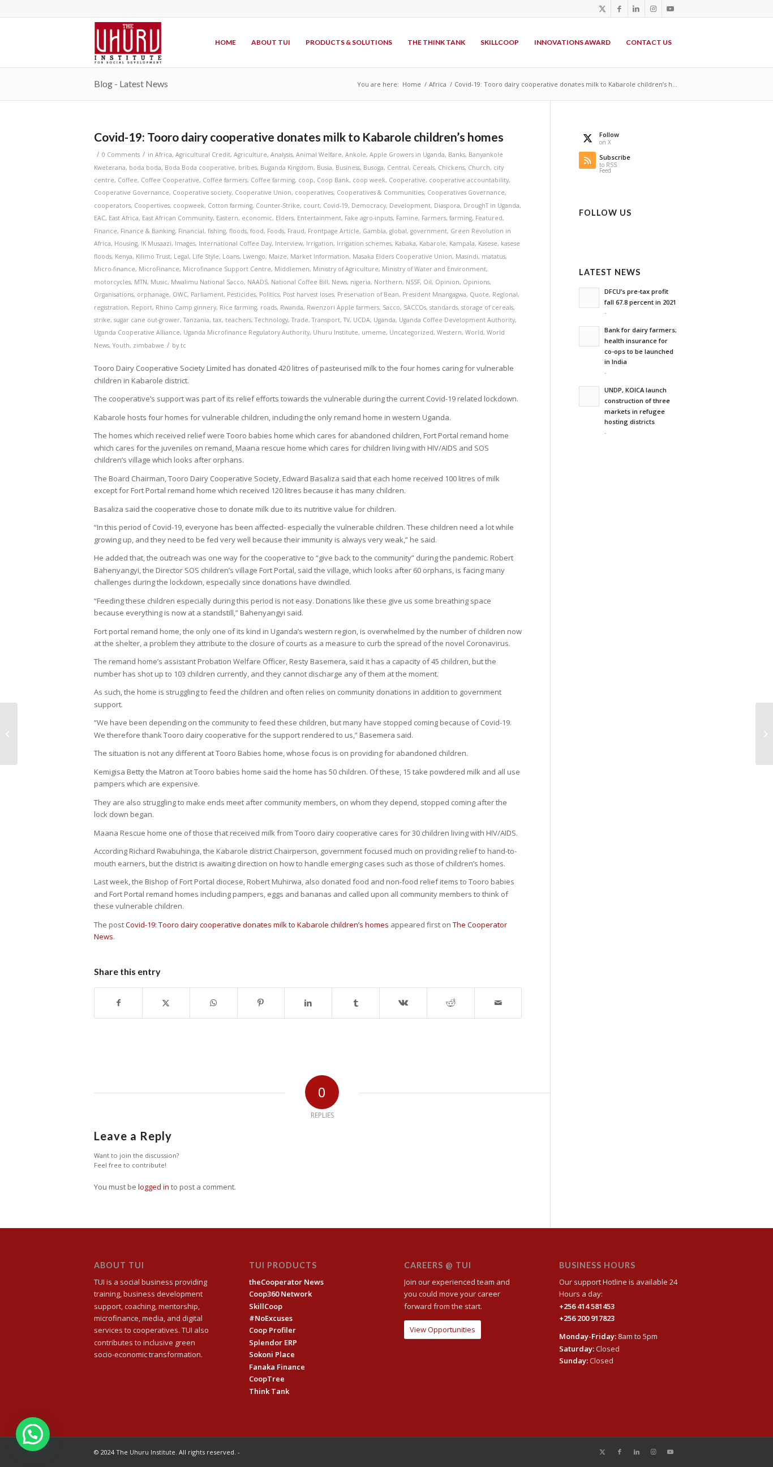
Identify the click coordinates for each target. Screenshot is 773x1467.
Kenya (123, 256)
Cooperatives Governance (466, 192)
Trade (299, 320)
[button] (33, 1434)
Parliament (207, 294)
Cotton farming (230, 205)
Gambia (374, 231)
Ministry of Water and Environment (434, 269)
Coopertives (152, 205)
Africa (163, 155)
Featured (489, 218)
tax (217, 320)
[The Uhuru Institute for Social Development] (128, 42)
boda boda (145, 168)
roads (268, 307)
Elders (285, 218)
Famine (407, 218)
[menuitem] (225, 42)
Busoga (373, 168)
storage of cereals (487, 307)
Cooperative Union (263, 192)
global (398, 231)
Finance (105, 231)
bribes (247, 168)
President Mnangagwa (434, 294)
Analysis (281, 155)
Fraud (295, 231)
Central (398, 168)
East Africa (124, 218)
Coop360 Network (280, 1294)
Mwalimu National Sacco (207, 282)
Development (410, 205)
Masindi (467, 256)
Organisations (114, 294)
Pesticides (241, 294)
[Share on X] (166, 1002)
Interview (289, 243)
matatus (493, 256)
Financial (191, 231)
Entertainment (319, 218)
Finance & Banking (148, 231)
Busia (324, 168)
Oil (427, 282)
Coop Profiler (272, 1330)
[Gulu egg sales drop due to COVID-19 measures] (9, 734)
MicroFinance (159, 269)
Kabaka (405, 243)
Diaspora (447, 205)
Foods (275, 231)
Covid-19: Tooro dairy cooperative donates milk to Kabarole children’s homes (257, 924)
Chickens (451, 168)
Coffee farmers (225, 180)
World (474, 332)
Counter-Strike (278, 205)
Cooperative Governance (131, 192)
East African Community (177, 218)
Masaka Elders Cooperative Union (402, 256)
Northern (388, 282)
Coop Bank (333, 180)
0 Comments (121, 155)
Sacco (391, 307)
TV (346, 320)
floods (238, 231)
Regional (505, 294)
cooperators (112, 205)
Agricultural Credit (202, 155)
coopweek (188, 205)
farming (460, 218)
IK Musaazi (156, 243)
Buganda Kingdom (287, 168)
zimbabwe (148, 345)
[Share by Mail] (498, 1002)
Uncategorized (411, 332)
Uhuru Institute (335, 332)
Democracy (368, 205)
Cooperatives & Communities (380, 192)
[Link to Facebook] (619, 8)
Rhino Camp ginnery (186, 307)
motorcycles (112, 282)
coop (306, 180)
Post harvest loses (308, 294)
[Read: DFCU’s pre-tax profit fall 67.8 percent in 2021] (589, 298)
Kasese (487, 243)
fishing (217, 231)
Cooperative (407, 180)
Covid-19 (335, 205)
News (339, 282)
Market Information (319, 256)
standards (444, 307)
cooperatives (314, 192)
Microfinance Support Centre (227, 269)
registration (111, 307)
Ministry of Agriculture (346, 269)
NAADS (257, 282)
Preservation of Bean (368, 294)
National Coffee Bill (299, 282)
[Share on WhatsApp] (213, 1002)
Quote (479, 294)
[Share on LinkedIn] (308, 1002)
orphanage (153, 294)
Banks (456, 155)
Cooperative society (202, 192)
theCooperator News (286, 1282)
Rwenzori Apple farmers (343, 307)
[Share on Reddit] (450, 1002)
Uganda (384, 320)
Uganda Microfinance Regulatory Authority (246, 332)
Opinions (476, 282)
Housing (126, 243)
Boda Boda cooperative (200, 168)
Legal (181, 256)
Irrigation (319, 243)
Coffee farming (273, 180)
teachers (238, 320)
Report (141, 307)
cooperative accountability (469, 180)
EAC (99, 218)
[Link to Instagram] (653, 8)
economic (257, 218)
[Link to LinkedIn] (636, 8)
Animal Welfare (319, 155)
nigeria (360, 282)
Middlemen (292, 269)
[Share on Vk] (403, 1002)
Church (479, 168)
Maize (278, 256)
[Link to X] (602, 8)
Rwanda (291, 307)
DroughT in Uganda (491, 205)
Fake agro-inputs (369, 218)
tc (183, 345)
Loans (230, 256)
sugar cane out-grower (147, 320)
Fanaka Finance (277, 1367)
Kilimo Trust (153, 256)
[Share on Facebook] (118, 1002)
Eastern (227, 218)
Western (449, 332)
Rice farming (238, 307)
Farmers (434, 218)
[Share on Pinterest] (261, 1002)
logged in (153, 1187)
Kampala (462, 243)
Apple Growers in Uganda (407, 155)
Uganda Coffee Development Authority (457, 320)
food (257, 231)
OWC (180, 294)
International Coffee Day (235, 243)
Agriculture (250, 155)
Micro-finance (114, 269)
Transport (326, 320)
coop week (369, 180)
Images (185, 243)
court (311, 205)
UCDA (361, 320)
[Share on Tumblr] (355, 1002)
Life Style (205, 256)
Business (348, 168)
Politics (269, 294)
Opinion (447, 282)
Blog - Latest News (131, 83)
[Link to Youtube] (670, 8)
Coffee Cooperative (170, 180)
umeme (374, 332)
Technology (271, 320)
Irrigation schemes (364, 243)
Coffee (128, 180)
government (428, 231)
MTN (140, 282)
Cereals (424, 168)
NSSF (413, 282)
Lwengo (254, 256)
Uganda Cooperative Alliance (137, 332)
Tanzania (196, 320)
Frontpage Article (333, 231)
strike (102, 320)
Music (159, 282)
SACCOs (414, 307)
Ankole (355, 155)
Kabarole (432, 243)
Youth (121, 345)
